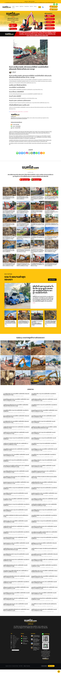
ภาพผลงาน (17, 6)
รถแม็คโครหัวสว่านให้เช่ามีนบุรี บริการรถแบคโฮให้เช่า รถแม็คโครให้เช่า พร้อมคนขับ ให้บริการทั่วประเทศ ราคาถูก (15, 405)
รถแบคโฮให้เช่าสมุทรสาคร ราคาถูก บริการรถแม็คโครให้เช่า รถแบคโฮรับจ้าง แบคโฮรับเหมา (43, 438)
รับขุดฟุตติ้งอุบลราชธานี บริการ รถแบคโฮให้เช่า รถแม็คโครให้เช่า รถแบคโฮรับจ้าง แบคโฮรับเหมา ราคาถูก (44, 411)
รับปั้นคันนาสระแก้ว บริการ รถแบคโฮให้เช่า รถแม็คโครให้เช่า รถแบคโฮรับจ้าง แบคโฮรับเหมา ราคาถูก (51, 250)
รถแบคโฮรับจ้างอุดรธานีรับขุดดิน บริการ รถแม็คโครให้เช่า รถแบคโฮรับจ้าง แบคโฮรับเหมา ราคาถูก (43, 416)
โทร (23, 635)
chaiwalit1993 (25, 643)
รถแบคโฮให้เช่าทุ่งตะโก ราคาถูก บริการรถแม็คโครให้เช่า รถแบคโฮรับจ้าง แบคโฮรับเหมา (44, 405)
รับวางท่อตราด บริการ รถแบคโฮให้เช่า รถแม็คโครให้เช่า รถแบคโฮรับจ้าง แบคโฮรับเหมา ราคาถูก (44, 565)
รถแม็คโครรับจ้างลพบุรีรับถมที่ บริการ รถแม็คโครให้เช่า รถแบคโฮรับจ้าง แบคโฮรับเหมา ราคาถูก (16, 582)
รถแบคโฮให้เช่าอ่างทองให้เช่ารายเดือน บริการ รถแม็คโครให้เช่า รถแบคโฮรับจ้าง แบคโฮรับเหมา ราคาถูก (44, 499)
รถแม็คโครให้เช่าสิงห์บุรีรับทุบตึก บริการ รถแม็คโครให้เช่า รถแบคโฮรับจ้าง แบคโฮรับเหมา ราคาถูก (15, 565)
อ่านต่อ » (34, 302)
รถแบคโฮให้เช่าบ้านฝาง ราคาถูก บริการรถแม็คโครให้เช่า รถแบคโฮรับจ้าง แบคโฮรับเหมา (44, 521)
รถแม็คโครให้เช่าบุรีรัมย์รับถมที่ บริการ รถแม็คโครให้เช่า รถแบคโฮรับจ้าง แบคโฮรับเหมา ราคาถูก (23, 237)
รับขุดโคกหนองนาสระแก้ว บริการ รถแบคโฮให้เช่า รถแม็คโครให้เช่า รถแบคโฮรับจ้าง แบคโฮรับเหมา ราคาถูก (36, 644)
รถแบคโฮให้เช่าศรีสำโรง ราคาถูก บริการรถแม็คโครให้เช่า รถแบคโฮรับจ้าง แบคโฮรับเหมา (16, 488)
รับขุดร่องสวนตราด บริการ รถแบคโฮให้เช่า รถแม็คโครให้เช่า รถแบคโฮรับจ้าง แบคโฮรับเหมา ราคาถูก (43, 593)
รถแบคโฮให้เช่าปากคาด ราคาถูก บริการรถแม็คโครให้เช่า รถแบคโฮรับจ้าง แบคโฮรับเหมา (44, 538)
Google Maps (26, 6)
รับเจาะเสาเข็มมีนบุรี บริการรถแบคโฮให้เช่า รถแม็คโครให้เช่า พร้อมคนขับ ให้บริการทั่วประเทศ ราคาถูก (16, 416)
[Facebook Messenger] (22, 153)
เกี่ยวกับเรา (31, 6)
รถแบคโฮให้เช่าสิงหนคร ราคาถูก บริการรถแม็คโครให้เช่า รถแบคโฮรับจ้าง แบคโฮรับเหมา (16, 505)
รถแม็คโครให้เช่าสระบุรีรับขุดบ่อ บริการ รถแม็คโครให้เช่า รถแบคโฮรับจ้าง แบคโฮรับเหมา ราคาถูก (23, 212)
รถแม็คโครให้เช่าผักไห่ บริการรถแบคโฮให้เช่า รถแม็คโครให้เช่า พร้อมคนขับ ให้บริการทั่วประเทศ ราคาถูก (44, 483)
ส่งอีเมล (24, 642)
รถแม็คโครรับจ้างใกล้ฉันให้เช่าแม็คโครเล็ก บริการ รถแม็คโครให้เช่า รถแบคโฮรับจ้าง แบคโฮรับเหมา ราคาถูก (15, 444)
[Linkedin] (34, 153)
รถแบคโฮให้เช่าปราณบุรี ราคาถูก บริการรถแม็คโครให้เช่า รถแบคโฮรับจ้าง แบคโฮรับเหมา (8, 198)
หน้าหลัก (13, 6)
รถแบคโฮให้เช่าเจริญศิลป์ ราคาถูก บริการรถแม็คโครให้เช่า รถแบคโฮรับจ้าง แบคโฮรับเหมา (15, 494)
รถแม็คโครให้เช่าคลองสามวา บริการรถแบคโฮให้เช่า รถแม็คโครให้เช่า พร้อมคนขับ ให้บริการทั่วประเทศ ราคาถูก (15, 549)
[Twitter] (24, 153)
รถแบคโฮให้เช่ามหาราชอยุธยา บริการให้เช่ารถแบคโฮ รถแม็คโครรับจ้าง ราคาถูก (44, 604)
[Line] (17, 153)
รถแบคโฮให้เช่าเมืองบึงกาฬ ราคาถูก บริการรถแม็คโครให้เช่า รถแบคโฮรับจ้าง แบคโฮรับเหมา (43, 510)
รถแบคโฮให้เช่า (25, 111)
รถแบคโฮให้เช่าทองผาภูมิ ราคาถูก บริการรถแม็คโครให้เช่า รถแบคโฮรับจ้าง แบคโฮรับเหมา (15, 510)
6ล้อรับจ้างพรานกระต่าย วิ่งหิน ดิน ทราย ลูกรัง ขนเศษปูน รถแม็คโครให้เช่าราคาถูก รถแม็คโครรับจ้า (43, 289)
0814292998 (14, 29)
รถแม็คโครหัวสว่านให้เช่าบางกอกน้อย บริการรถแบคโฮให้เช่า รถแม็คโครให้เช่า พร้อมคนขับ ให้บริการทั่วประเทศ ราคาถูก (44, 427)
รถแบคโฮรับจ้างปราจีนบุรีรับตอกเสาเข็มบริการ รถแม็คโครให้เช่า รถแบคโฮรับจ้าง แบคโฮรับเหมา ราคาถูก (36, 649)
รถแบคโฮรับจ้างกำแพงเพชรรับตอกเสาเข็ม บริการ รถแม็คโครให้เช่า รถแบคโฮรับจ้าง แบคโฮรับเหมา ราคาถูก (37, 323)
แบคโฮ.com (13, 116)
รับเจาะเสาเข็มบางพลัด (13, 111)
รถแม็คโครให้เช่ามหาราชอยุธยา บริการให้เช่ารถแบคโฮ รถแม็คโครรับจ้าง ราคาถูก (44, 549)
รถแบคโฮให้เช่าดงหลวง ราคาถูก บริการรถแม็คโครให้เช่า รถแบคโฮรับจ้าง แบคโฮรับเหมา (23, 322)
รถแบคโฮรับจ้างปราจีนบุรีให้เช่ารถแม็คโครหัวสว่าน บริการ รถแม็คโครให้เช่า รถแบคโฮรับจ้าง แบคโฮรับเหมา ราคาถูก (37, 198)
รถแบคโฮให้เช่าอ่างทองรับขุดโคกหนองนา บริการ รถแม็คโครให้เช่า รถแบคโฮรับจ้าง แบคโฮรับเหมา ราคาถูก (43, 471)
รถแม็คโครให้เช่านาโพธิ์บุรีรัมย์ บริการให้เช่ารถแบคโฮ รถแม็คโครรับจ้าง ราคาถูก (51, 225)
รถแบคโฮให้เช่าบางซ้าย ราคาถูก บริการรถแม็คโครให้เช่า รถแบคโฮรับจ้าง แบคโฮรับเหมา (37, 237)
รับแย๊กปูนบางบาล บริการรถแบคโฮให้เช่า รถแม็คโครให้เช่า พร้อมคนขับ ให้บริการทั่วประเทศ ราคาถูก (44, 543)
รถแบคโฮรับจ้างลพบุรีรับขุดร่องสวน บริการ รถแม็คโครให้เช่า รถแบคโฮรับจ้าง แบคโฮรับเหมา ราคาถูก (44, 527)
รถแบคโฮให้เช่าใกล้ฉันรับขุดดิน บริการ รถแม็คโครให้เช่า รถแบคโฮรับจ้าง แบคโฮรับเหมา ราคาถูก (37, 264)
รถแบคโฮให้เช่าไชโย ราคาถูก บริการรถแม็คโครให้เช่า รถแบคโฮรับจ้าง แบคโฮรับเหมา (43, 394)
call (52, 6)
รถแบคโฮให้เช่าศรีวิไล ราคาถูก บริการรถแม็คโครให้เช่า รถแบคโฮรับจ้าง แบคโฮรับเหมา (16, 411)
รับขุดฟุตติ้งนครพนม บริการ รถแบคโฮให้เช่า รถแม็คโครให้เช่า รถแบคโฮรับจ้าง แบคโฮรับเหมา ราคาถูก (16, 455)
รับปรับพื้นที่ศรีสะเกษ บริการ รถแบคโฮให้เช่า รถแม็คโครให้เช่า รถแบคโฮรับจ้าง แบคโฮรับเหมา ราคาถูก (9, 237)
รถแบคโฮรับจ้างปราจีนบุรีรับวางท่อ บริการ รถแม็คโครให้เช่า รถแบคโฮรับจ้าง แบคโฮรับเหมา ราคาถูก (9, 264)
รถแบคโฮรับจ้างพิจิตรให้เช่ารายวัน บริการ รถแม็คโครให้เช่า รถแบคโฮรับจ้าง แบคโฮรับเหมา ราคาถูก (23, 225)
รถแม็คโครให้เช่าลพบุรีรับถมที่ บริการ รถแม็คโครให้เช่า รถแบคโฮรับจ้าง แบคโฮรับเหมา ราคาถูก (16, 527)
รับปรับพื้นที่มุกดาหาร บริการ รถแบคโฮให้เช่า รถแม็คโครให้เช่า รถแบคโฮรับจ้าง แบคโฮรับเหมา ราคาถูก (44, 449)
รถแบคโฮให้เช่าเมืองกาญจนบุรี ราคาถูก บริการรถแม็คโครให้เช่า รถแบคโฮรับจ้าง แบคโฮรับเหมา (50, 322)
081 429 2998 (13, 26)
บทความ (13, 7)
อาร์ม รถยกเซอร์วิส (25, 641)
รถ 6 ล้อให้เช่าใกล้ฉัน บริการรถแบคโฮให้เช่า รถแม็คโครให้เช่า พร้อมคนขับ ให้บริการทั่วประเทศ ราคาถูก (16, 394)
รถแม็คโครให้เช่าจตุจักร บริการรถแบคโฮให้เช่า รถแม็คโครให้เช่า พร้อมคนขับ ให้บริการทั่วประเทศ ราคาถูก (44, 571)
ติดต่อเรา (35, 6)
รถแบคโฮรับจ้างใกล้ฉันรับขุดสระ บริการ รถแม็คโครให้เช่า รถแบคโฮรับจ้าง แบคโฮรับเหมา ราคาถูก (15, 538)
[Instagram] (27, 153)
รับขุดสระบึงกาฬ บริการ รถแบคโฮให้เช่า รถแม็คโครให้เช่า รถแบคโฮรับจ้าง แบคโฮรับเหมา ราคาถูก (43, 466)
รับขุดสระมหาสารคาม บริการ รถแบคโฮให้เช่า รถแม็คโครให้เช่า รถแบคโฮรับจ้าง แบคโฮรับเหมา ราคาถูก (16, 543)
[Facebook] (20, 153)
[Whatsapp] (36, 153)
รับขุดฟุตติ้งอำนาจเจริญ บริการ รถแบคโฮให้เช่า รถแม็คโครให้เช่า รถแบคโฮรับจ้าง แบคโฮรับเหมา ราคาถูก (44, 577)
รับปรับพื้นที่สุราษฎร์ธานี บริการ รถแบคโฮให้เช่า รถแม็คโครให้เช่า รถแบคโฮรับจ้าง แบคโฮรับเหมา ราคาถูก (16, 400)
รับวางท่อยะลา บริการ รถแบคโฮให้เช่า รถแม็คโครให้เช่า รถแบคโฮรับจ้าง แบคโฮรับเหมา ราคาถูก (16, 499)
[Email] (32, 153)
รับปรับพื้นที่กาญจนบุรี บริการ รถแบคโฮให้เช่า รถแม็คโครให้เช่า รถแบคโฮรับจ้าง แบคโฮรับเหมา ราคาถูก (16, 593)
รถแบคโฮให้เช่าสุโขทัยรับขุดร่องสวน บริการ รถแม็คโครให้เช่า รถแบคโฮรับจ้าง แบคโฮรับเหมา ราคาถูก (16, 471)
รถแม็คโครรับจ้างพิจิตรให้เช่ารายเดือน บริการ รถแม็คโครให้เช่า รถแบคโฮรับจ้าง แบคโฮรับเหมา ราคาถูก (16, 577)
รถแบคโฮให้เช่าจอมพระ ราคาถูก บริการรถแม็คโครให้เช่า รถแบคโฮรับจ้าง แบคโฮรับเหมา (22, 198)
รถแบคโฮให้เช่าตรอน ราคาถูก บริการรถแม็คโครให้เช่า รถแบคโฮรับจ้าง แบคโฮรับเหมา (43, 444)
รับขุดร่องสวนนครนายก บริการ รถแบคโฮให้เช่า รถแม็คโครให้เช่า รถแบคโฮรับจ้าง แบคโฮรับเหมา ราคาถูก (16, 483)
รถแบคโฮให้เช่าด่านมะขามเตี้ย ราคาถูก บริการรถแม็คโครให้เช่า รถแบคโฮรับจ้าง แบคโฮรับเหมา (51, 237)
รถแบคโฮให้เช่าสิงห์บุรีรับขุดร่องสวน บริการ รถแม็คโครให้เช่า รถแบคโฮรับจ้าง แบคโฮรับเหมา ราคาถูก (44, 582)
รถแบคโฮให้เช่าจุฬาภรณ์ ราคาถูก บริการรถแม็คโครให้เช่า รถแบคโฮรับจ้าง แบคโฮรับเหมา (43, 433)
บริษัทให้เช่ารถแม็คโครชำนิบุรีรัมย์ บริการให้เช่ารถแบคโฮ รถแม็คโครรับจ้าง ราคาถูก (36, 212)
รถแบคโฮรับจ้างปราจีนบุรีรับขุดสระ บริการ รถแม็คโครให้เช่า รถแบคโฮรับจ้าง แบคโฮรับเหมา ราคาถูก (9, 212)
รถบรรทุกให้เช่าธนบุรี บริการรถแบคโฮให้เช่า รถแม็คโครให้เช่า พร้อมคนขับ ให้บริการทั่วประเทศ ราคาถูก (44, 554)
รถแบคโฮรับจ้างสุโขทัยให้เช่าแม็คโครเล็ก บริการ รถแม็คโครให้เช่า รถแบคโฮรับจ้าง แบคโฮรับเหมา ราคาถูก (16, 610)
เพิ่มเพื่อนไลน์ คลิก (25, 638)
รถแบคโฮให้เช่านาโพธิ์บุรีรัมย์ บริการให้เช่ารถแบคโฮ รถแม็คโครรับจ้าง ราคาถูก (15, 516)
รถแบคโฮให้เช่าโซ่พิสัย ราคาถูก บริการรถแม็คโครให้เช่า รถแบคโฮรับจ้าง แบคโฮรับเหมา (44, 516)
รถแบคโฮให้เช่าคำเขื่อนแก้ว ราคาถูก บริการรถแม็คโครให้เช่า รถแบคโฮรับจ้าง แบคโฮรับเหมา (43, 460)
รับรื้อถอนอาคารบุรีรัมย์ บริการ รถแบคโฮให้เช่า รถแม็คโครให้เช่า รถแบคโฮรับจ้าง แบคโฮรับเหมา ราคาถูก (16, 588)
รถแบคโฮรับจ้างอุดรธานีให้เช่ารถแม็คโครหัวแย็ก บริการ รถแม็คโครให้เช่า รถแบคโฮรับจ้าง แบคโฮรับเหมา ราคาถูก (44, 532)
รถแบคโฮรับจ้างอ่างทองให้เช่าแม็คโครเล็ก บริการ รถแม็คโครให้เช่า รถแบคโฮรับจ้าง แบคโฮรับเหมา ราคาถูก (51, 198)
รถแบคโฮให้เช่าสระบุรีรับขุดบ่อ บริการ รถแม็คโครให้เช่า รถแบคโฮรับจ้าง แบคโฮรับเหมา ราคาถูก (16, 449)
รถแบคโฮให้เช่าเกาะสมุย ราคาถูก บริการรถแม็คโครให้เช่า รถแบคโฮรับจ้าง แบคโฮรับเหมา (16, 438)
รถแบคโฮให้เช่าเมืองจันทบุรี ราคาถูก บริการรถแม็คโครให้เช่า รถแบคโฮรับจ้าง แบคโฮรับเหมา (51, 264)
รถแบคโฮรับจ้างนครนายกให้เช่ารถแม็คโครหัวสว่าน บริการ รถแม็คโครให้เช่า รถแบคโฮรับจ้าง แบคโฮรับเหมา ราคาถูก (37, 251)
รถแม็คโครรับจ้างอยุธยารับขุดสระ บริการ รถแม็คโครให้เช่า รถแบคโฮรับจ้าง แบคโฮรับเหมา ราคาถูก (15, 604)
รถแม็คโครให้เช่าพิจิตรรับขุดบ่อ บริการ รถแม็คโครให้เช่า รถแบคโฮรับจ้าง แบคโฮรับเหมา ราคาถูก (16, 560)
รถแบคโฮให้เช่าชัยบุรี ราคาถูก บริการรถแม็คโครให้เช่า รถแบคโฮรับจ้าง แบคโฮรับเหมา (36, 636)
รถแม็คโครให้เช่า (20, 111)
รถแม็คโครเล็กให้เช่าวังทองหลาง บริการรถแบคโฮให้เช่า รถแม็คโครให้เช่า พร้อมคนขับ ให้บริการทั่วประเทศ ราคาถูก (36, 640)
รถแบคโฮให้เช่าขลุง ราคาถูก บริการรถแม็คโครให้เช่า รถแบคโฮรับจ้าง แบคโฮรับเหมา (37, 225)
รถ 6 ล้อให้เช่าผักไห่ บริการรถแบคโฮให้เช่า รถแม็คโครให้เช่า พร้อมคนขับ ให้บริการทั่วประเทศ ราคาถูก (16, 422)
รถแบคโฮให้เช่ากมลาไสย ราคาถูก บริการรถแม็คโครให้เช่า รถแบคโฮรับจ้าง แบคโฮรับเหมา (8, 250)
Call (11, 24)
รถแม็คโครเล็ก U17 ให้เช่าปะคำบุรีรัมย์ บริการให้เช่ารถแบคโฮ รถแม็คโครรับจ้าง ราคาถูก (44, 477)
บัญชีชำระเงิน (21, 6)
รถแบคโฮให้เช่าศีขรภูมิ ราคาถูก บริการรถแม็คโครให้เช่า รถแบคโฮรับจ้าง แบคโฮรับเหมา (44, 488)
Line (12, 28)
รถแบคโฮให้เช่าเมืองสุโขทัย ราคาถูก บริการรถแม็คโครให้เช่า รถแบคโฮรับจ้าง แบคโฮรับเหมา (10, 322)
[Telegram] (39, 153)
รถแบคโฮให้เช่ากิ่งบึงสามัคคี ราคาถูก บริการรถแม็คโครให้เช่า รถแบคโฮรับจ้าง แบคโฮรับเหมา (16, 554)
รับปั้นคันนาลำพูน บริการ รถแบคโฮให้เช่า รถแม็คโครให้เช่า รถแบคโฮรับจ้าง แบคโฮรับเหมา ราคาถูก (15, 521)
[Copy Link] (44, 153)
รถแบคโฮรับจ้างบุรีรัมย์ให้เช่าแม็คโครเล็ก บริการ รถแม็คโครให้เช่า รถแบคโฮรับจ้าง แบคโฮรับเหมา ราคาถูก (44, 588)
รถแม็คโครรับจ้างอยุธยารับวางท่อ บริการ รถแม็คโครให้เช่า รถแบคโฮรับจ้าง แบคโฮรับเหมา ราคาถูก (15, 599)
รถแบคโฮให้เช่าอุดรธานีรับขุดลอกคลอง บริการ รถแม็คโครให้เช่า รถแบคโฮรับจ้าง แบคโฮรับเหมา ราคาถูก (16, 477)
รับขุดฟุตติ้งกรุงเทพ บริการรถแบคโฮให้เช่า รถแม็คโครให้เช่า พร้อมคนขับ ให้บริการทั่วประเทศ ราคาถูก (23, 250)
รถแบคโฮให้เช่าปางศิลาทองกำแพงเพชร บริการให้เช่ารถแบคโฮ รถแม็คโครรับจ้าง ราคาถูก (51, 212)
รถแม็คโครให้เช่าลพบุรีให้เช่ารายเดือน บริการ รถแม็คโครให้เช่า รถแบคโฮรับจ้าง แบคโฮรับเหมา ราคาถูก (44, 400)
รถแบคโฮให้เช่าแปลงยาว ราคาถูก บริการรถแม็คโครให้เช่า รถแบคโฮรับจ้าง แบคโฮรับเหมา (8, 225)
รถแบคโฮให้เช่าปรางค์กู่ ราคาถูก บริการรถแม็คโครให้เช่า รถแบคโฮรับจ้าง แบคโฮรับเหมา (16, 532)
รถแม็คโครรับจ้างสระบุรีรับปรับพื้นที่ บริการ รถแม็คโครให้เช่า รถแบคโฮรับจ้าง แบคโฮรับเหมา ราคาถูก (16, 433)
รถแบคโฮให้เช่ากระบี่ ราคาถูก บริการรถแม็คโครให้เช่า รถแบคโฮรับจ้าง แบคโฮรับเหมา (15, 460)
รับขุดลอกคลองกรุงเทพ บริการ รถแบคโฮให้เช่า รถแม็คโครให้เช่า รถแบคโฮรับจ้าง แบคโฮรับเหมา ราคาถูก (23, 264)
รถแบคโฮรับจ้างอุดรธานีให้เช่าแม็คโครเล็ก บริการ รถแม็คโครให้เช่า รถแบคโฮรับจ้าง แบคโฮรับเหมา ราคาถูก (15, 571)
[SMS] (29, 153)
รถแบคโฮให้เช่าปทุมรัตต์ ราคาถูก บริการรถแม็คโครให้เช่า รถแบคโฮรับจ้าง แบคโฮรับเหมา (43, 422)
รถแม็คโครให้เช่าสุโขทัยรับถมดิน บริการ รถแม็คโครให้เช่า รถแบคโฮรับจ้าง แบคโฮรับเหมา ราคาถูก (16, 427)
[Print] (41, 153)
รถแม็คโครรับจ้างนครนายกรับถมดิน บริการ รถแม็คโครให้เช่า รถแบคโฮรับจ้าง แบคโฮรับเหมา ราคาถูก (44, 610)
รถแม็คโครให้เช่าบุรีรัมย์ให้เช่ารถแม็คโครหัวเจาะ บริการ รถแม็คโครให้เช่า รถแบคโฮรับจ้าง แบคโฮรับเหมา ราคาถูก (44, 505)
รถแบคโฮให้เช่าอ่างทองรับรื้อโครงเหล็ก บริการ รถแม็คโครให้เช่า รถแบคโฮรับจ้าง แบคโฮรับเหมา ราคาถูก (44, 560)
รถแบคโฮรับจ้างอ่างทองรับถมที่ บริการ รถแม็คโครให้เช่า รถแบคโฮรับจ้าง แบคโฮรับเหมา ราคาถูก (44, 599)
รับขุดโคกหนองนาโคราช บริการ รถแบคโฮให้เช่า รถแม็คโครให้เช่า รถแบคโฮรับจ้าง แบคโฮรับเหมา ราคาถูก (44, 494)
